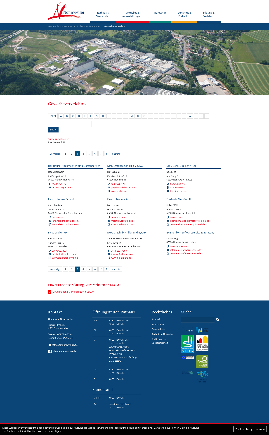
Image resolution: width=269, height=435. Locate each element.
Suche (53, 129)
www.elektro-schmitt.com (65, 224)
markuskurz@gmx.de (122, 220)
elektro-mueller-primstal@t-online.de (189, 220)
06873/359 (57, 217)
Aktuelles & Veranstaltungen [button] (132, 14)
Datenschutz (158, 329)
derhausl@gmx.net (62, 187)
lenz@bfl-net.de (178, 191)
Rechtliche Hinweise (162, 334)
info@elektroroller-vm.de (65, 254)
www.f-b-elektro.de (121, 257)
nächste (116, 153)
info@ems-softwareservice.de (185, 249)
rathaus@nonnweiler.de (65, 344)
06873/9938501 (60, 250)
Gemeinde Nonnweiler (60, 26)
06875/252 (175, 217)
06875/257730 (118, 217)
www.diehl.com (119, 191)
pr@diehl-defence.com (123, 187)
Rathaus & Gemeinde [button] (102, 14)
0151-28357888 (119, 250)
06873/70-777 (118, 184)
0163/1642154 (59, 184)
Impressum (158, 324)
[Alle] (53, 116)
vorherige (55, 153)
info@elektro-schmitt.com (65, 220)
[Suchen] (218, 319)
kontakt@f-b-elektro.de (123, 254)
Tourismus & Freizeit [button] (183, 14)
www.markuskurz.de (122, 224)
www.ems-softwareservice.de (185, 253)
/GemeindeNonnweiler (64, 351)
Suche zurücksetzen (58, 138)
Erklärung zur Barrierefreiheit (160, 341)
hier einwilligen (53, 431)
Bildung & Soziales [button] (209, 14)
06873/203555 (177, 184)
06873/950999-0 (178, 246)
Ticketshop (160, 12)
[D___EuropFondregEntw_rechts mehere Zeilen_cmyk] (187, 357)
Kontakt (156, 319)
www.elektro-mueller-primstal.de (187, 224)
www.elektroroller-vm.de (65, 257)
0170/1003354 (177, 187)
